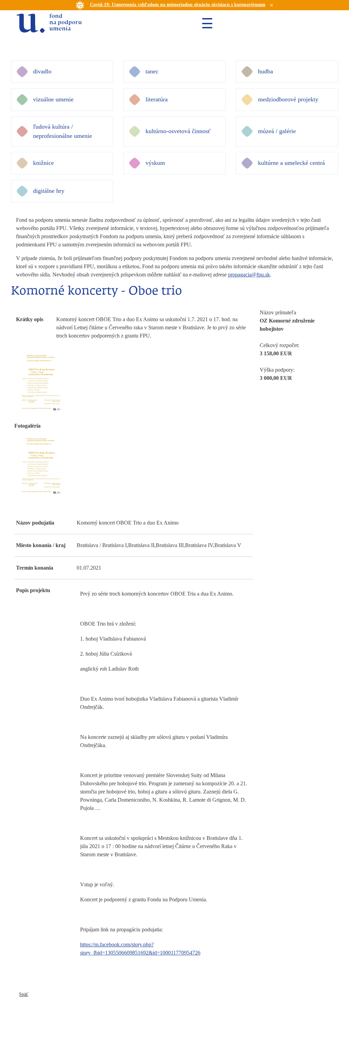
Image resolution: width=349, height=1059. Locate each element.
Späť (23, 994)
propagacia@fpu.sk (249, 274)
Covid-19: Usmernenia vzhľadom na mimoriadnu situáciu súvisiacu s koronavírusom (177, 4)
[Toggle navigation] (204, 23)
